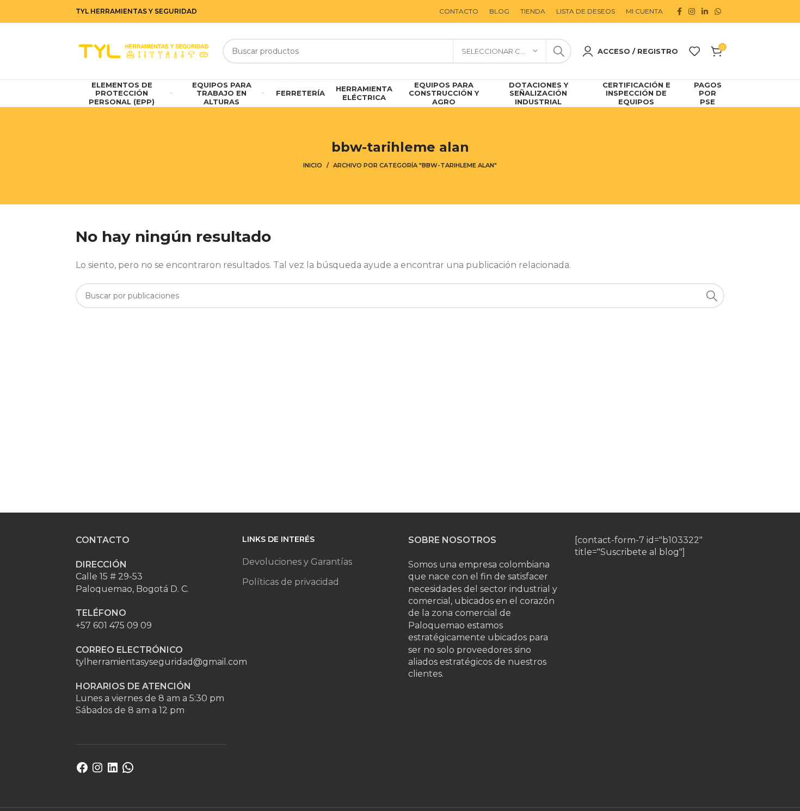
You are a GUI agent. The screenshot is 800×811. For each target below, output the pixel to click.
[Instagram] (97, 771)
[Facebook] (82, 771)
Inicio (312, 165)
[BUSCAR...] (558, 51)
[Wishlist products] (694, 51)
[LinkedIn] (112, 771)
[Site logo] (144, 50)
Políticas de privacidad (290, 582)
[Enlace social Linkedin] (704, 11)
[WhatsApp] (127, 771)
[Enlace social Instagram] (691, 11)
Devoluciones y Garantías (297, 562)
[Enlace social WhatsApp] (717, 11)
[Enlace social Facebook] (679, 11)
